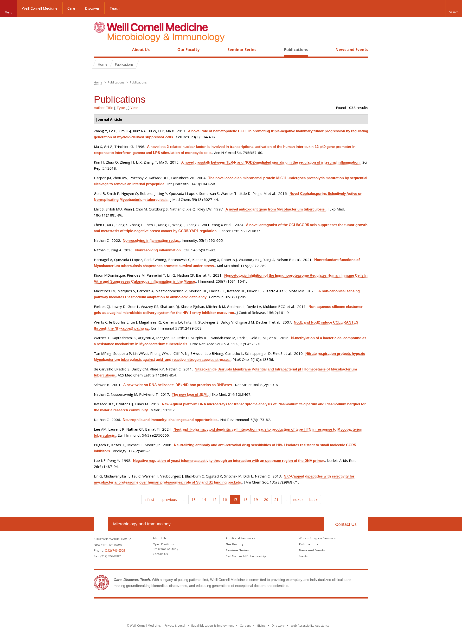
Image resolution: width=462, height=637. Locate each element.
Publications (296, 49)
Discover (92, 8)
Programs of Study (165, 549)
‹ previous (168, 499)
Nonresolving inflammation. (158, 250)
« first (149, 499)
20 (266, 499)
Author (99, 107)
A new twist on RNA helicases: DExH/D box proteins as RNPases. (178, 385)
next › (298, 499)
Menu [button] (8, 12)
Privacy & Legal (175, 626)
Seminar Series (241, 49)
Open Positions (163, 544)
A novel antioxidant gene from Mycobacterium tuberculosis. (275, 209)
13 (194, 499)
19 (256, 499)
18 (245, 499)
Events (303, 556)
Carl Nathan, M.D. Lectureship (246, 556)
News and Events (351, 49)
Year (134, 107)
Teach (114, 8)
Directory (278, 626)
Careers (245, 626)
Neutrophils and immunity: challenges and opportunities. (170, 420)
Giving (261, 626)
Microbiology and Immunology (142, 524)
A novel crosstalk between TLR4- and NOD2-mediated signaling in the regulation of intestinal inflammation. (270, 162)
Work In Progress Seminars (317, 538)
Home (99, 49)
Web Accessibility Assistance (310, 626)
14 (204, 499)
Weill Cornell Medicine (40, 8)
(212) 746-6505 (115, 550)
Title (109, 107)
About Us (141, 49)
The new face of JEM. (190, 394)
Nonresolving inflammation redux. (151, 240)
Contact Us (346, 524)
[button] (453, 8)
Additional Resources (240, 538)
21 (276, 499)
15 (214, 499)
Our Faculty (188, 49)
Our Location (101, 524)
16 (225, 499)
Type (120, 107)
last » (313, 499)
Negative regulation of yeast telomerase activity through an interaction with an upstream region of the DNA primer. (229, 461)
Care (71, 8)
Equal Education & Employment (212, 626)
